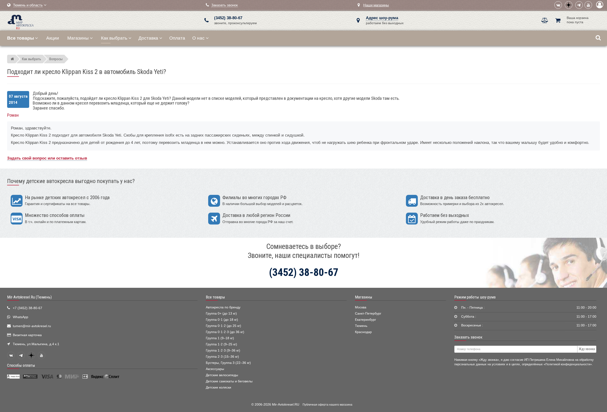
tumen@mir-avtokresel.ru (32, 326)
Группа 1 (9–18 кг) (220, 338)
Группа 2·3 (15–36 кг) (222, 356)
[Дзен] (568, 5)
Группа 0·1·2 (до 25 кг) (223, 326)
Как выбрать (114, 38)
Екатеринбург (365, 319)
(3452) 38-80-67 (228, 18)
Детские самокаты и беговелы (229, 381)
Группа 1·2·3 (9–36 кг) (223, 350)
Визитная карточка (27, 335)
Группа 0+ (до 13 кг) (221, 313)
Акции (52, 38)
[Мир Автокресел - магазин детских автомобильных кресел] (20, 21)
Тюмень (361, 326)
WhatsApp (20, 317)
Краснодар (363, 332)
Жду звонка (587, 349)
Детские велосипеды (222, 375)
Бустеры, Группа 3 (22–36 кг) (228, 363)
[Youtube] (588, 5)
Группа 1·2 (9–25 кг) (221, 344)
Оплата (177, 38)
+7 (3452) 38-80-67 (27, 308)
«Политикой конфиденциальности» (568, 364)
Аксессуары (215, 369)
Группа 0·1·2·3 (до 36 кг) (225, 332)
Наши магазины (376, 5)
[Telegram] (579, 5)
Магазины (78, 38)
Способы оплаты (21, 365)
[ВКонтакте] (558, 5)
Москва (360, 307)
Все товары (215, 297)
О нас (198, 38)
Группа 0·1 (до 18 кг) (222, 319)
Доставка (148, 38)
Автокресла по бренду (223, 307)
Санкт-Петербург (368, 313)
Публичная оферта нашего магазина (327, 404)
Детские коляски (218, 387)
